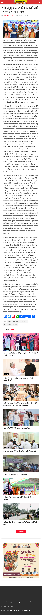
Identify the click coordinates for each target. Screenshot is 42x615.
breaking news (13, 321)
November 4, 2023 (22, 16)
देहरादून (6, 349)
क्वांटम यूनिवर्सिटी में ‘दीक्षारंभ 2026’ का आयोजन (16, 428)
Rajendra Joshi (8, 16)
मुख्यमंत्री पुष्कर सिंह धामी (10, 324)
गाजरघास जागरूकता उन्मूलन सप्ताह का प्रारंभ (15, 474)
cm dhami (23, 321)
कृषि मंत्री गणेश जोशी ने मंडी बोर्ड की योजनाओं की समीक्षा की (19, 451)
